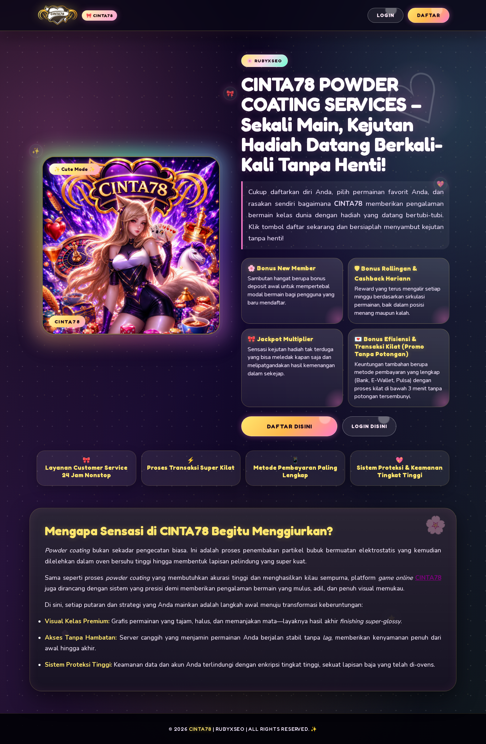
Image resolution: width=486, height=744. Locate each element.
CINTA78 (428, 578)
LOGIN (385, 15)
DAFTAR (428, 15)
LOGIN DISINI (369, 426)
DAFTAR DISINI (289, 426)
